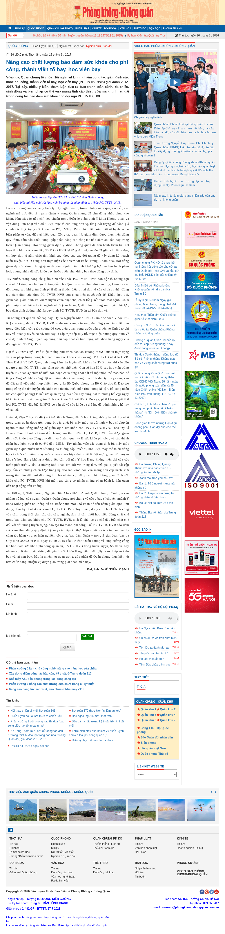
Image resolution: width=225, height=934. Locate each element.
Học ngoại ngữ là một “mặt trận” (92, 716)
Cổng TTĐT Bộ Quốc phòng (153, 730)
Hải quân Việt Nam (153, 748)
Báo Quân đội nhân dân (157, 737)
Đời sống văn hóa (62, 872)
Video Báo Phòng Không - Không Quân (164, 46)
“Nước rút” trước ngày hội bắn (30, 745)
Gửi (69, 647)
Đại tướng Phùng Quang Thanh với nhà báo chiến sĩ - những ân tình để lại (152, 468)
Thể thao (140, 28)
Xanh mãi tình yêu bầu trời (156, 478)
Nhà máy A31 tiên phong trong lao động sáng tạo (42, 678)
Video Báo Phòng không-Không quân (192, 873)
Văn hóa (125, 28)
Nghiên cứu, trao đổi (99, 46)
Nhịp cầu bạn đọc (145, 868)
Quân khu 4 (168, 714)
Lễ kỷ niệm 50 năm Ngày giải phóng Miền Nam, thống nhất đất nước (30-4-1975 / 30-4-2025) (155, 304)
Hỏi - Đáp (140, 852)
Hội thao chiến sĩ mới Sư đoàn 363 (33, 710)
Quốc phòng (36, 28)
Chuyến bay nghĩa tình (148, 117)
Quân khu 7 (168, 720)
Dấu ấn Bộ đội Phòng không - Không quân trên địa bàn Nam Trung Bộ (153, 289)
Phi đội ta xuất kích (151, 658)
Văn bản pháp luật (146, 848)
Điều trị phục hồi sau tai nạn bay (92, 740)
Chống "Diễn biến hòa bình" (26, 856)
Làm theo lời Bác (19, 852)
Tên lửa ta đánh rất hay (154, 647)
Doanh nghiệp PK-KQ (190, 848)
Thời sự (20, 28)
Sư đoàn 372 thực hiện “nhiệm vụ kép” (96, 710)
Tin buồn (140, 876)
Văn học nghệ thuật (62, 876)
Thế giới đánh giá (103, 848)
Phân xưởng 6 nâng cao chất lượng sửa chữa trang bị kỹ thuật (51, 684)
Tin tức (13, 843)
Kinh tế (97, 28)
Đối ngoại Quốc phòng (22, 872)
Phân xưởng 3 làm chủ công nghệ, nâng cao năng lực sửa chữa (52, 668)
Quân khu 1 (148, 709)
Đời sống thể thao (103, 872)
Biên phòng (148, 742)
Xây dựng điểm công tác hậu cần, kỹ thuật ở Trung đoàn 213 (50, 673)
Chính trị (14, 848)
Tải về (175, 632)
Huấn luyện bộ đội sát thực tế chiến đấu (36, 716)
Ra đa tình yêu (60, 880)
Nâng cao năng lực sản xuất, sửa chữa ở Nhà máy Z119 (46, 689)
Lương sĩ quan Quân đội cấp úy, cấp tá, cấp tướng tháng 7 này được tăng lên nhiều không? (155, 344)
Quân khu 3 (148, 714)
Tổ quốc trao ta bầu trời (154, 653)
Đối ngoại (110, 28)
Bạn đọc (154, 28)
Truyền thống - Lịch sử (106, 843)
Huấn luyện (39, 46)
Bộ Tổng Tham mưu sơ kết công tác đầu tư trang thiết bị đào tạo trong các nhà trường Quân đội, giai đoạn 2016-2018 (36, 735)
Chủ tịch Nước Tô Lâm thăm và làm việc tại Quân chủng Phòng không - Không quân (154, 329)
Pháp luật (82, 28)
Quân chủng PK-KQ (60, 28)
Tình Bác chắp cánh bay (155, 664)
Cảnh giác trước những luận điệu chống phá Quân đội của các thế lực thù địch (155, 427)
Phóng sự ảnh (172, 28)
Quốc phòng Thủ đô (154, 753)
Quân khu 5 (148, 720)
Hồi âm (139, 872)
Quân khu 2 (168, 709)
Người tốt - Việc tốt (71, 46)
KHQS (52, 46)
